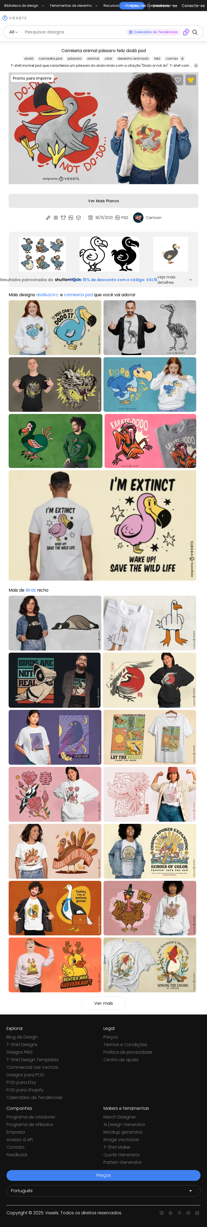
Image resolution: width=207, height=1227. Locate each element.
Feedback (16, 1155)
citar (108, 58)
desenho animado (133, 58)
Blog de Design (22, 1037)
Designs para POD (25, 1075)
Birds (31, 590)
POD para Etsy (21, 1082)
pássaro (75, 58)
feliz (157, 58)
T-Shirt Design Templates (32, 1060)
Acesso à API (19, 1140)
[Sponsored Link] (42, 254)
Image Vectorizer (121, 1140)
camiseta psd (50, 58)
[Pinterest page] (179, 1213)
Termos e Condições (125, 1044)
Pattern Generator (123, 1162)
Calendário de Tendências (34, 1097)
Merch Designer (120, 1117)
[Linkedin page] (197, 1213)
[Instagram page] (161, 1213)
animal (93, 58)
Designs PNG (19, 1052)
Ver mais (103, 1003)
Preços (111, 1037)
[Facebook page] (170, 1213)
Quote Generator (122, 1155)
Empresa (15, 1132)
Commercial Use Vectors (32, 1067)
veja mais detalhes (166, 279)
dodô (28, 58)
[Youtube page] (188, 1213)
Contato (15, 1147)
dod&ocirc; (47, 295)
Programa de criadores (30, 1117)
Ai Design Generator (124, 1124)
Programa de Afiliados (29, 1124)
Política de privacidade (128, 1052)
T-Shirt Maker (117, 1147)
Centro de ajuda (121, 1060)
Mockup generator (123, 1132)
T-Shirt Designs (21, 1044)
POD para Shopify (25, 1090)
